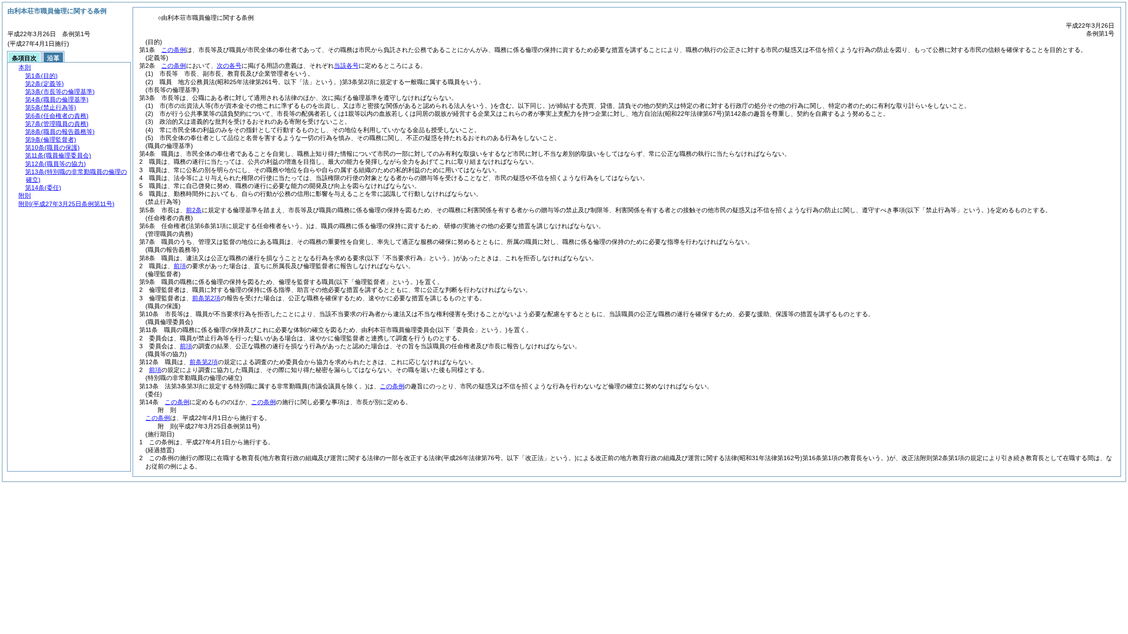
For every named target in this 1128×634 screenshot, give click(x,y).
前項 (180, 265)
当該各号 (346, 65)
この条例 (173, 49)
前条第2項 (206, 298)
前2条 (194, 210)
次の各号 (229, 65)
